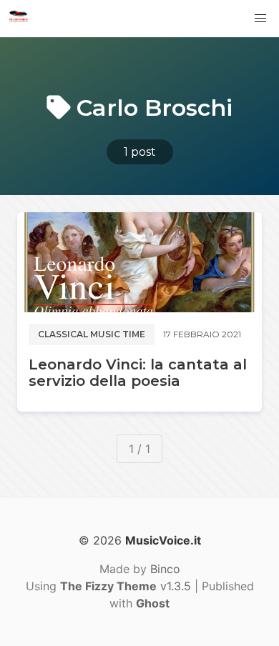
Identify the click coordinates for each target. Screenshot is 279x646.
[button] (260, 18)
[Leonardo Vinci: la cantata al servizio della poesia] (139, 262)
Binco (165, 569)
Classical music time (91, 334)
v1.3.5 (125, 586)
